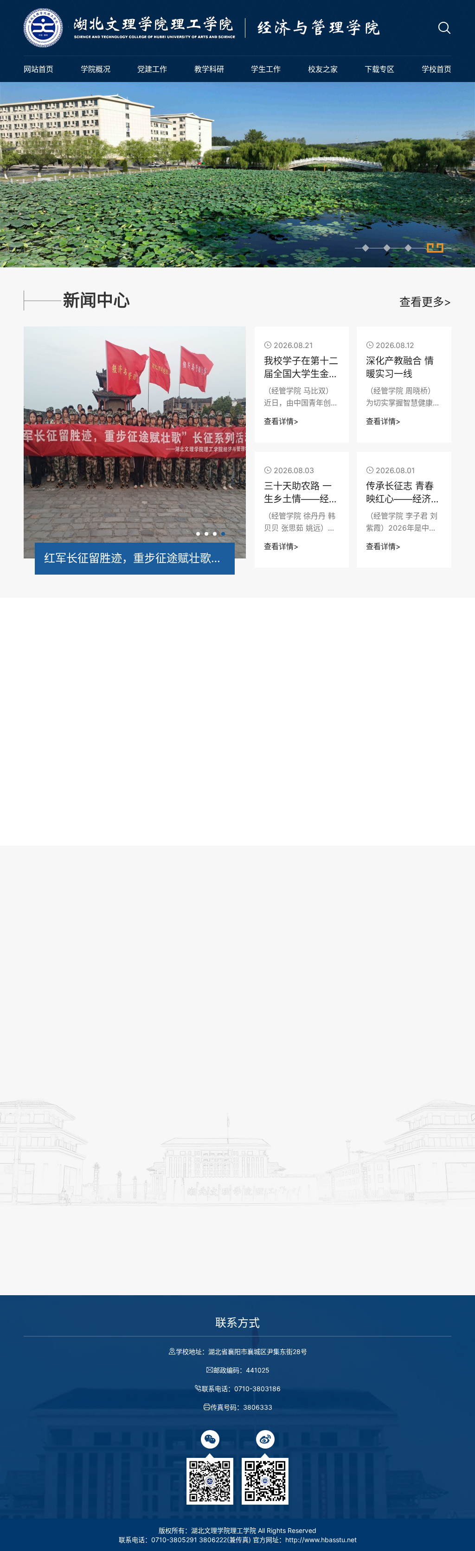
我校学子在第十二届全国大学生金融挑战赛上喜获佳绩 (301, 367)
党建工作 (152, 69)
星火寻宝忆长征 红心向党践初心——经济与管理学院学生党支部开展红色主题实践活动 (323, 776)
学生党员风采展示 (285, 729)
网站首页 (38, 69)
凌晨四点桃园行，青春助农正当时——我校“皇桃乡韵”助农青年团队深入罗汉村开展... (354, 1049)
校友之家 (323, 69)
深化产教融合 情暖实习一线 (400, 367)
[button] (365, 248)
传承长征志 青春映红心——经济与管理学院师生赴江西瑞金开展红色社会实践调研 (403, 493)
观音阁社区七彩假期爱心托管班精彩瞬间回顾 (350, 1022)
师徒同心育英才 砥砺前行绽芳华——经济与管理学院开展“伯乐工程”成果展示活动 (354, 1130)
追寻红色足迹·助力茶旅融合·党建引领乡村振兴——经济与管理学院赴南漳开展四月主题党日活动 (323, 800)
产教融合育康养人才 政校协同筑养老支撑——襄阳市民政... (126, 1175)
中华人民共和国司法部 (126, 1304)
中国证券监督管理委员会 (230, 1304)
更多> (209, 951)
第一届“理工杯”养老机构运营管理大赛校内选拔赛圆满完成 (126, 1143)
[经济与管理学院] (221, 27)
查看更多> (425, 302)
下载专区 (379, 69)
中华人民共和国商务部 (384, 1292)
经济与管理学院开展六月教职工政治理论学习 (323, 753)
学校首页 (436, 69)
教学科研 (209, 69)
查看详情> (281, 421)
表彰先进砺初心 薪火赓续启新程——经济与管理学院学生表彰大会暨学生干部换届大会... (354, 1103)
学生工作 (266, 69)
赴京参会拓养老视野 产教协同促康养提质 (101, 1120)
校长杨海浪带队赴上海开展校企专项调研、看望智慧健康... (126, 1056)
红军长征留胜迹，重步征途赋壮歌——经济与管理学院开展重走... (134, 558)
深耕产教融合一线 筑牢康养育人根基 (93, 1033)
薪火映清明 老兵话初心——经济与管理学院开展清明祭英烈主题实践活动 (323, 824)
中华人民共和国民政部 (285, 1292)
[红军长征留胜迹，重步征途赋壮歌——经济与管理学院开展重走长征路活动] (135, 442)
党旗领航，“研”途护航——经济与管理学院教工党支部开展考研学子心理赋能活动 (323, 847)
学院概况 (95, 69)
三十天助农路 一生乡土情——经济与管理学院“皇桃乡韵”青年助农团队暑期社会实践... (301, 493)
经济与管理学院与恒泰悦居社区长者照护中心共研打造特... (126, 1088)
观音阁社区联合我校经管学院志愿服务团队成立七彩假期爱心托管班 (354, 1076)
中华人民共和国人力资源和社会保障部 (156, 1292)
